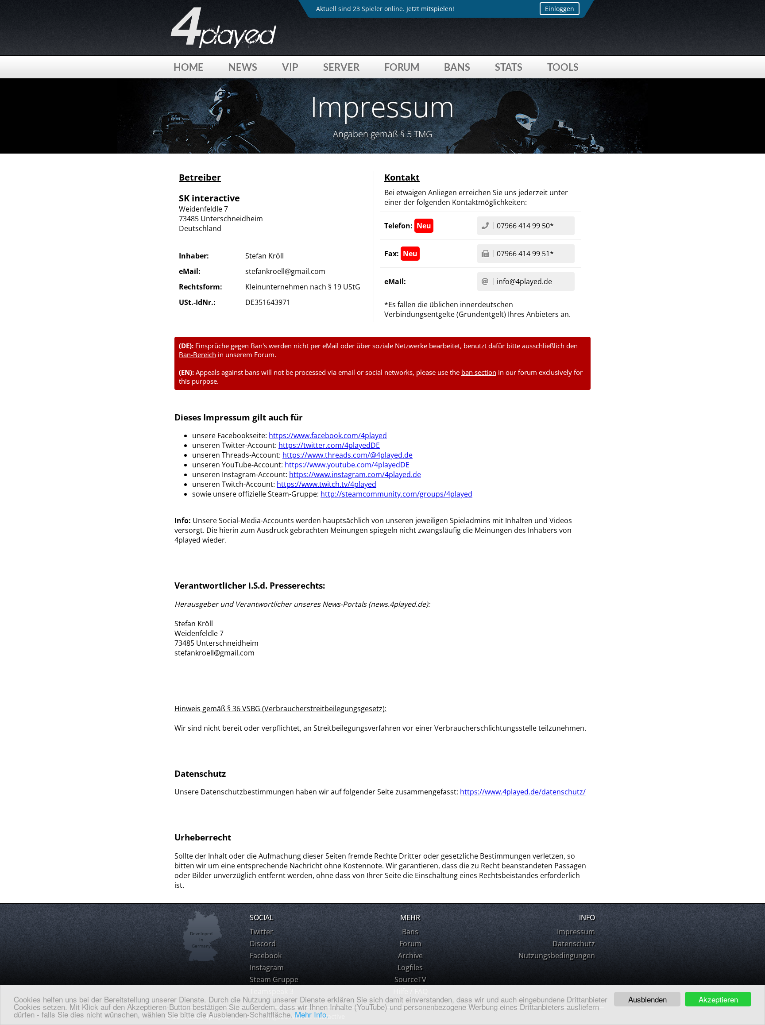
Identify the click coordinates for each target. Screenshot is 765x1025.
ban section (478, 372)
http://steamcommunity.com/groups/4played (396, 494)
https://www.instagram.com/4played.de (355, 474)
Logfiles (410, 967)
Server (341, 67)
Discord (263, 943)
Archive (410, 955)
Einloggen (559, 8)
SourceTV (410, 979)
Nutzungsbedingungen (556, 955)
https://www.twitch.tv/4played (326, 484)
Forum (401, 67)
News (242, 67)
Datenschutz (573, 943)
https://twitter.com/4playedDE (329, 445)
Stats (508, 67)
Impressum (576, 931)
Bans (457, 67)
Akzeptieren (718, 999)
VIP (290, 67)
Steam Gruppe (274, 979)
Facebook (266, 955)
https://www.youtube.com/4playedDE (347, 465)
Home (189, 67)
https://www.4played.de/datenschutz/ (523, 792)
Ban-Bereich (197, 354)
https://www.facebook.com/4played (328, 435)
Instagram (267, 967)
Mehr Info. (311, 1014)
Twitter (261, 931)
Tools (563, 67)
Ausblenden (647, 999)
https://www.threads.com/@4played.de (347, 455)
